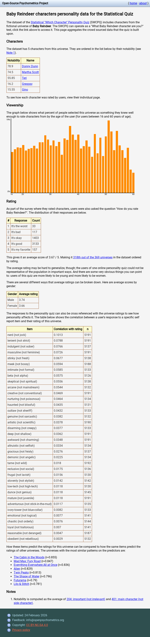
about (143, 3)
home (133, 3)
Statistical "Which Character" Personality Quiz (60, 22)
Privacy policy (21, 630)
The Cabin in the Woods (29, 557)
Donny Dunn (30, 66)
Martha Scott (30, 72)
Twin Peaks (21, 572)
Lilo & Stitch (21, 584)
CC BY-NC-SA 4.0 (37, 625)
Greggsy (27, 84)
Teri (24, 78)
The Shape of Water (26, 576)
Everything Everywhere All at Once (35, 565)
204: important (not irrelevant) (86, 599)
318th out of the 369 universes (92, 257)
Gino (25, 89)
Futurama (20, 580)
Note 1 (10, 52)
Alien (17, 568)
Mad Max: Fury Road (27, 561)
